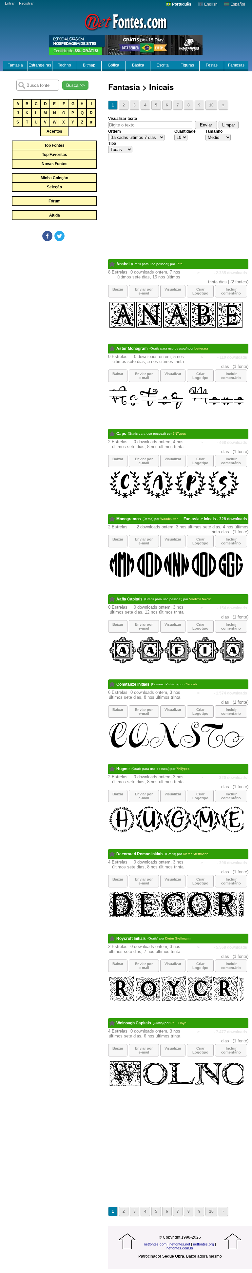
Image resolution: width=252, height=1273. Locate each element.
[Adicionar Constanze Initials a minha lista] (112, 684)
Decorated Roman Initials (140, 854)
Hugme (123, 769)
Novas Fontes (55, 164)
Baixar (117, 289)
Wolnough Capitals (133, 1023)
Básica (138, 65)
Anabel (122, 264)
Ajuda (54, 215)
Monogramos (128, 519)
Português (181, 4)
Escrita (163, 65)
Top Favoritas (54, 154)
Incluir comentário (231, 291)
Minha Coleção (54, 178)
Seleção (54, 187)
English (210, 4)
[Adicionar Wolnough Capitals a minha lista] (112, 1023)
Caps (121, 433)
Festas (212, 65)
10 (211, 105)
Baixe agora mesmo (204, 1256)
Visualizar (173, 289)
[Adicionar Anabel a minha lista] (112, 264)
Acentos (54, 131)
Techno (64, 65)
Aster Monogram (132, 348)
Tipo (112, 143)
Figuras (187, 65)
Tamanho (214, 131)
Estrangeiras (40, 65)
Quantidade (185, 131)
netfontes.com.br (179, 1248)
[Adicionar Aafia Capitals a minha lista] (112, 599)
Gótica (113, 65)
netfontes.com (155, 1244)
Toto (179, 264)
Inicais (207, 273)
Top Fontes (54, 145)
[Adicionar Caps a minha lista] (112, 434)
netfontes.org (203, 1244)
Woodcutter (169, 519)
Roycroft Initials (131, 938)
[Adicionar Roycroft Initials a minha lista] (112, 938)
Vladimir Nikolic (200, 599)
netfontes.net (179, 1244)
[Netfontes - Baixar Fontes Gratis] (126, 21)
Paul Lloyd (178, 1023)
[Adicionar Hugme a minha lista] (112, 769)
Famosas (236, 65)
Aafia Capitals (129, 599)
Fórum (54, 201)
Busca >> (75, 85)
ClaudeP (191, 684)
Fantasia (15, 65)
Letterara (201, 348)
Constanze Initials (132, 684)
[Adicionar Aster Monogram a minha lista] (112, 348)
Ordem (114, 131)
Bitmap (89, 65)
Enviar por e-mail (144, 291)
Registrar (26, 3)
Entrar (10, 3)
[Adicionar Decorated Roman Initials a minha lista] (112, 854)
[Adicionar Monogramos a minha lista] (112, 519)
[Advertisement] (54, 291)
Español (237, 4)
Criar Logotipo (200, 291)
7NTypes (179, 433)
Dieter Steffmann (195, 854)
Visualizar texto (122, 118)
